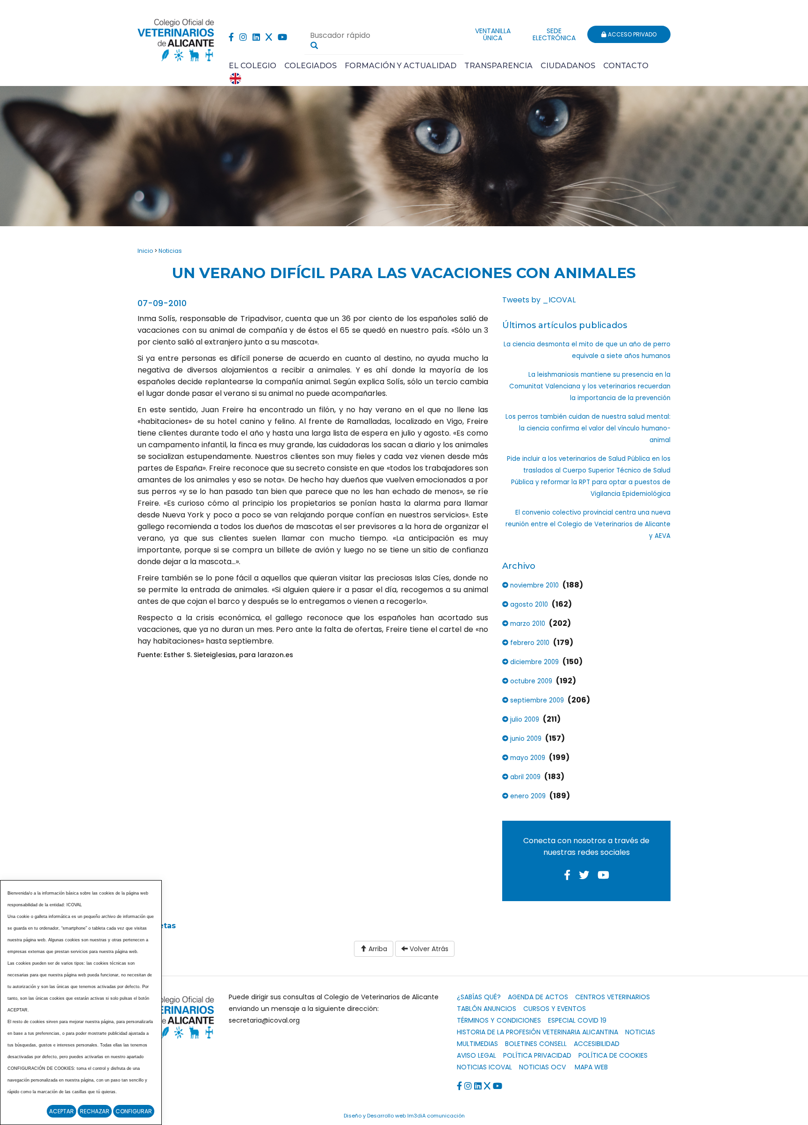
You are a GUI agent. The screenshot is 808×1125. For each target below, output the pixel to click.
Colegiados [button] (310, 65)
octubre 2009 (530, 681)
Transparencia (498, 65)
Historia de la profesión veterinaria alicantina (537, 1032)
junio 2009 (524, 738)
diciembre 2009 (533, 662)
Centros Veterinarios (612, 997)
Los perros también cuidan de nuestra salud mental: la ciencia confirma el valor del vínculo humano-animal (588, 428)
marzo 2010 (526, 623)
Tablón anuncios (486, 1008)
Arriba (377, 948)
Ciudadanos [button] (568, 65)
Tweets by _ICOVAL (539, 299)
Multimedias (477, 1043)
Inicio (145, 251)
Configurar (133, 1111)
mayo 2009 (526, 757)
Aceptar (61, 1111)
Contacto (626, 65)
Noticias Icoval (484, 1067)
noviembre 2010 (533, 585)
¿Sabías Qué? (479, 997)
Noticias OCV (542, 1067)
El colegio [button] (252, 65)
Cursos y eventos (554, 1008)
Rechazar (94, 1111)
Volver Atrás (428, 948)
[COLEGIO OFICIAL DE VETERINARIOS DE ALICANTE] (176, 37)
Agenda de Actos (538, 997)
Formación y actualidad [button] (400, 65)
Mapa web (591, 1067)
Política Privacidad (537, 1055)
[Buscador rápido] (314, 45)
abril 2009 (524, 777)
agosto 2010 (528, 604)
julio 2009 (523, 719)
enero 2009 (527, 796)
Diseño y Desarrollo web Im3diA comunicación (404, 1115)
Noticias (170, 251)
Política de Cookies (613, 1055)
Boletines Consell (536, 1043)
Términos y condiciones (499, 1020)
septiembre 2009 (536, 700)
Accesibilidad (597, 1043)
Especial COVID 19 (577, 1020)
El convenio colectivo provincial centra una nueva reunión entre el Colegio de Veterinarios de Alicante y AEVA (588, 524)
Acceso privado (631, 34)
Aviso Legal (476, 1055)
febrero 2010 (528, 642)
